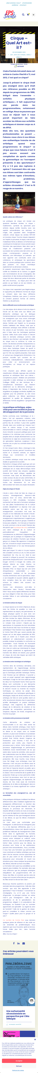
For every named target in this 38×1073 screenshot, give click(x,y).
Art (11, 55)
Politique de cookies (18, 1070)
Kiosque (12, 1024)
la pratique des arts (20, 527)
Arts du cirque (20, 55)
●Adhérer (15, 5)
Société (18, 1024)
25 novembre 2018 (19, 52)
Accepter (19, 1061)
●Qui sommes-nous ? (13, 3)
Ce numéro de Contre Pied (13, 920)
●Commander (27, 3)
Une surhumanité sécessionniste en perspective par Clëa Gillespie (17, 1015)
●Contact (23, 5)
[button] (35, 1039)
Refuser (19, 1066)
